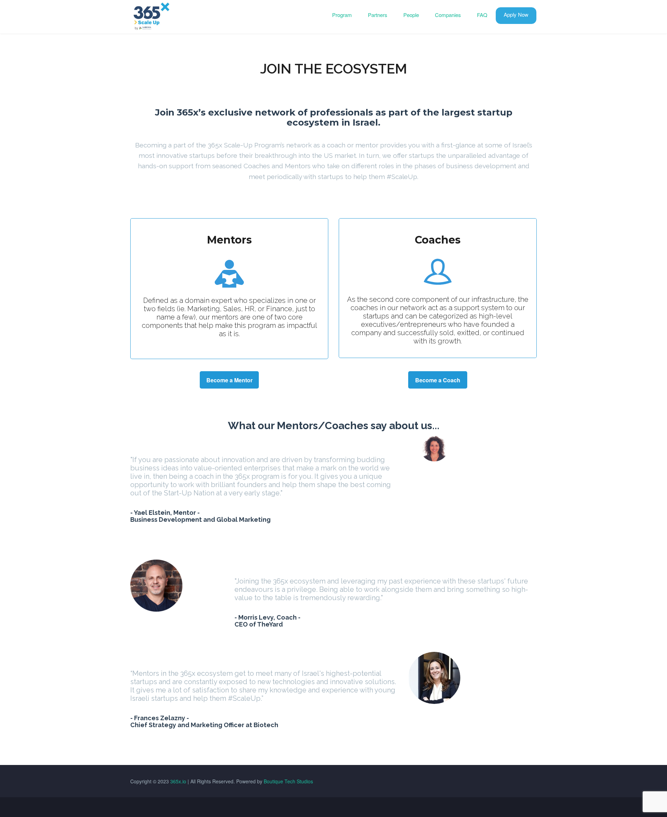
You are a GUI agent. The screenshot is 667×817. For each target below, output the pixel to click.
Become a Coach (437, 380)
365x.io (178, 781)
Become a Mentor (229, 380)
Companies (448, 14)
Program (342, 14)
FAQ (482, 14)
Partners (377, 14)
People (411, 14)
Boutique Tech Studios (288, 781)
